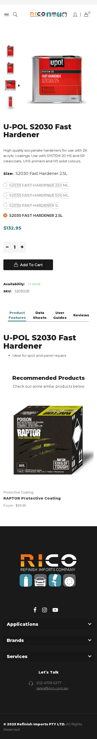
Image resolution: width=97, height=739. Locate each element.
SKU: (7, 291)
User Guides (60, 315)
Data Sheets (39, 315)
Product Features (17, 315)
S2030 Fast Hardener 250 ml (38, 185)
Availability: (14, 284)
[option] (11, 51)
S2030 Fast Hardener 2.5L (35, 215)
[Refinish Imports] (48, 14)
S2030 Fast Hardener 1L (33, 205)
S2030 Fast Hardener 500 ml (38, 195)
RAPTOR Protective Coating (32, 498)
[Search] (15, 14)
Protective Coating (18, 492)
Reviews (81, 315)
